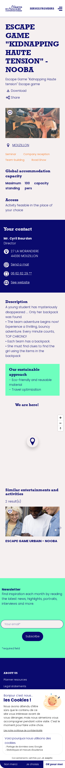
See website (20, 282)
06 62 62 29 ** (21, 273)
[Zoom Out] (60, 423)
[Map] (32, 447)
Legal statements (15, 686)
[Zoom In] (60, 417)
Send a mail (20, 264)
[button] (5, 527)
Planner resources (15, 679)
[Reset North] (60, 428)
